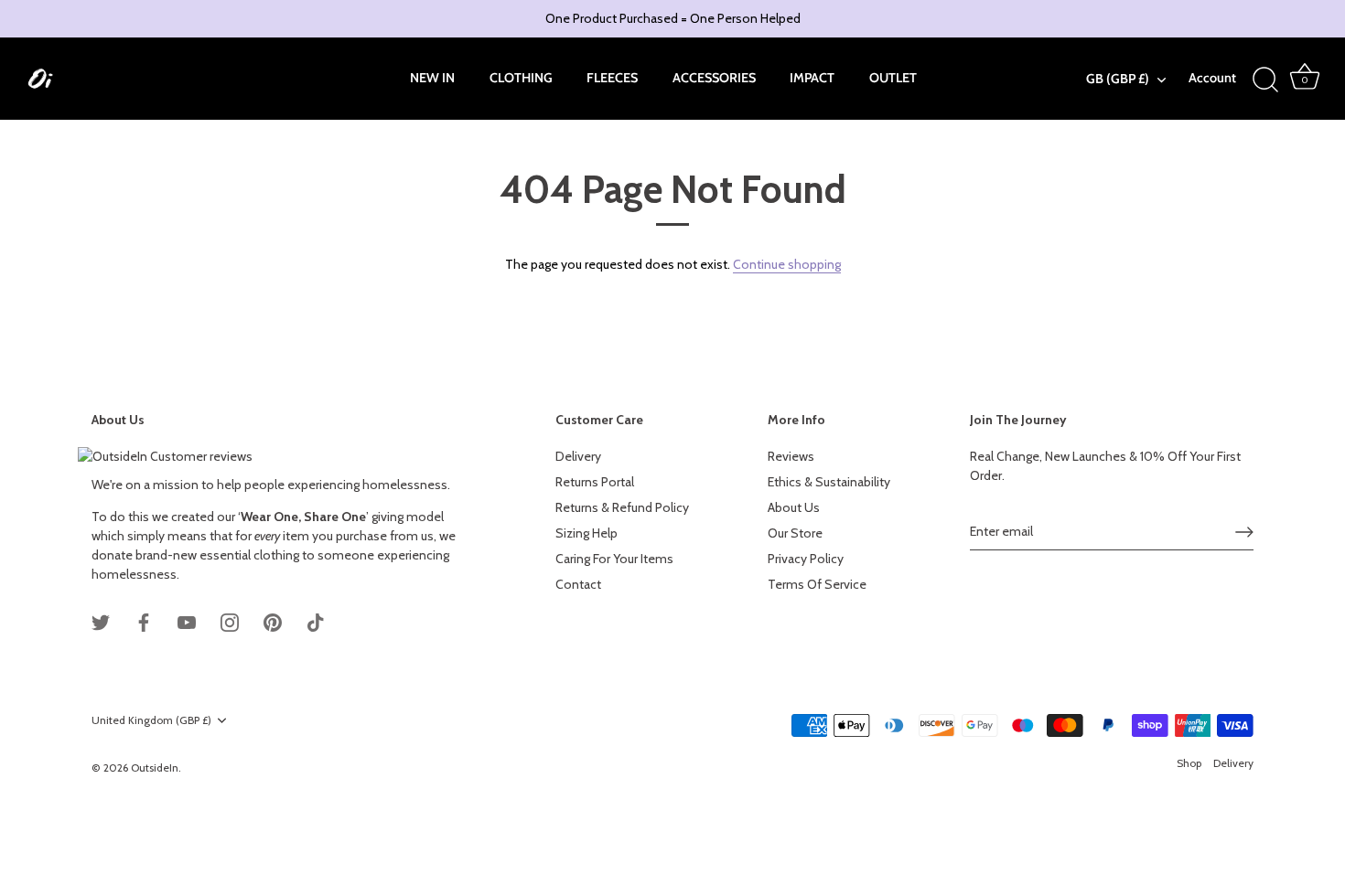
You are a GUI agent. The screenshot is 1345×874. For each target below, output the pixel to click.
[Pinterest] (273, 621)
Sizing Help (586, 533)
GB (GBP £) (1117, 78)
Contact (578, 584)
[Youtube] (187, 621)
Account (1212, 77)
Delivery (578, 456)
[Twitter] (100, 621)
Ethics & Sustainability (829, 482)
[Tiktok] (316, 621)
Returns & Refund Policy (622, 507)
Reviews (791, 456)
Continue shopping (787, 264)
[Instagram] (230, 621)
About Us (794, 507)
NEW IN (432, 77)
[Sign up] (1244, 532)
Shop (1189, 763)
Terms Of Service (817, 584)
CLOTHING (521, 77)
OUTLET (893, 77)
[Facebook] (143, 621)
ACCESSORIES (714, 77)
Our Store (795, 533)
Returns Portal (594, 482)
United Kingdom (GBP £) (151, 720)
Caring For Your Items (614, 558)
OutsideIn (154, 768)
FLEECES (612, 77)
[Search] (1266, 80)
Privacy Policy (806, 558)
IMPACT (812, 77)
